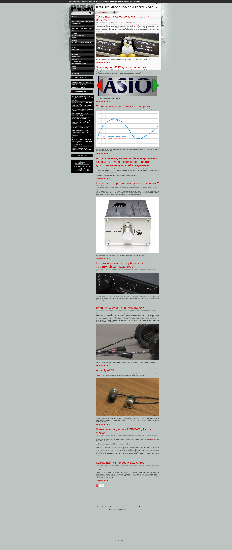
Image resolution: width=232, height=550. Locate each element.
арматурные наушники (116, 168)
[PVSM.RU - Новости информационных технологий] (82, 8)
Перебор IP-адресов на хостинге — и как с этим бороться (82, 138)
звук (134, 22)
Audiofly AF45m (100, 375)
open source (76, 54)
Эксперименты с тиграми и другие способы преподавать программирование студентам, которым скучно (82, 104)
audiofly (119, 373)
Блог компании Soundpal (125, 22)
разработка (75, 49)
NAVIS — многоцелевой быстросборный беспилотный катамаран (81, 117)
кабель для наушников (149, 310)
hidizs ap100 (113, 435)
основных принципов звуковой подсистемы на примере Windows (138, 25)
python (74, 47)
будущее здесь (76, 56)
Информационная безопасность (119, 1)
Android (89, 1)
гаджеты (74, 38)
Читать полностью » (103, 62)
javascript (75, 33)
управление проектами (79, 45)
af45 (111, 373)
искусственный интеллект (80, 52)
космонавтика (76, 61)
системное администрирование (82, 42)
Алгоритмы (75, 73)
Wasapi (120, 69)
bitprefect (112, 22)
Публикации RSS (110, 509)
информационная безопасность (82, 21)
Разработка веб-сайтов (79, 64)
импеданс (146, 186)
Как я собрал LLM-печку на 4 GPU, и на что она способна (81, 122)
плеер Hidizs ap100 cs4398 (148, 465)
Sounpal (116, 69)
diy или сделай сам (78, 35)
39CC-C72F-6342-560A (78, 87)
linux (73, 71)
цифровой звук (148, 109)
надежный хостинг (82, 162)
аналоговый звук (120, 109)
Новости (74, 16)
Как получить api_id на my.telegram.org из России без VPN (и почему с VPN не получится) (82, 98)
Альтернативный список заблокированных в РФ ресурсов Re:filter (82, 143)
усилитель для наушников (112, 187)
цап (143, 109)
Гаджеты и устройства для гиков (82, 28)
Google (95, 1)
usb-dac (125, 435)
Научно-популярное (78, 26)
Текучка (74, 30)
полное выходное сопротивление (138, 187)
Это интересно (76, 23)
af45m (115, 373)
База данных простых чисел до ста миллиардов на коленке (82, 134)
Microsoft (106, 1)
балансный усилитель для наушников (121, 269)
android (74, 40)
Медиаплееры (153, 435)
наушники (147, 168)
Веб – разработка (135, 1)
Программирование (78, 19)
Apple (100, 1)
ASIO (111, 69)
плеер (97, 437)
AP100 (151, 439)
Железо (74, 68)
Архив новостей (82, 1)
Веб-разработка (77, 59)
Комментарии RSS (121, 509)
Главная (73, 1)
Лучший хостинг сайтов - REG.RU (81, 82)
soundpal (112, 109)
